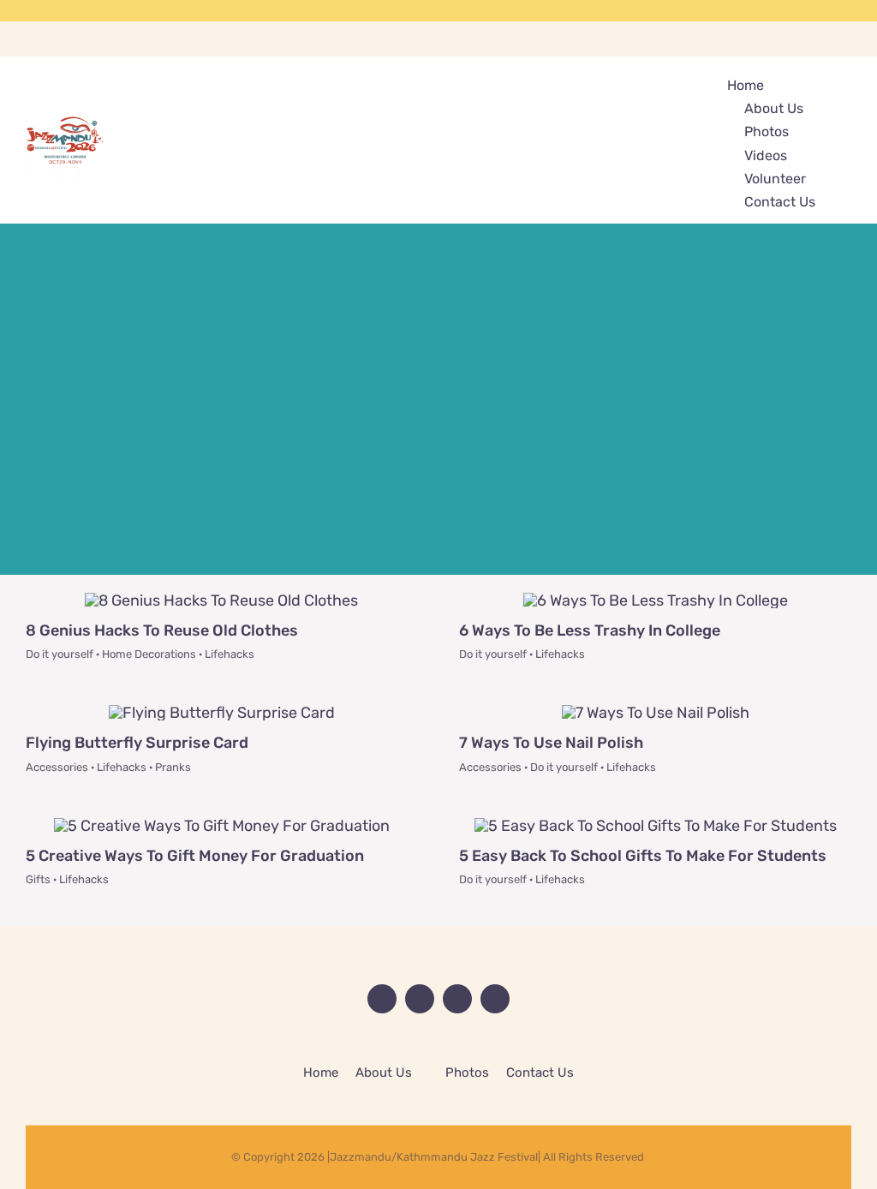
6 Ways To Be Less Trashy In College (589, 630)
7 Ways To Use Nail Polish (551, 742)
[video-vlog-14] (655, 600)
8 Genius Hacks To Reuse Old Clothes (162, 630)
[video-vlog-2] (655, 825)
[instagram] (819, 10)
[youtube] (791, 10)
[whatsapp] (846, 10)
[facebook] (764, 10)
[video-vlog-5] (655, 712)
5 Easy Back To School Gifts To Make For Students (642, 855)
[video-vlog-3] (222, 825)
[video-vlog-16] (221, 600)
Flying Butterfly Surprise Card (137, 742)
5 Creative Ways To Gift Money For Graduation (195, 855)
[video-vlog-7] (222, 712)
